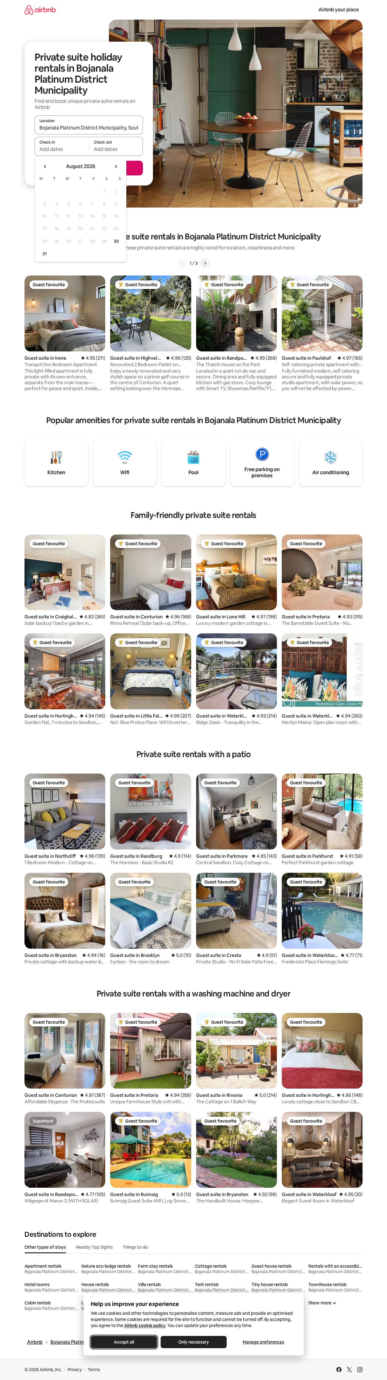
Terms (93, 1369)
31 (45, 254)
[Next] (205, 263)
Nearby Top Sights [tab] (94, 1247)
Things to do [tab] (135, 1247)
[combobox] (88, 127)
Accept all (124, 1342)
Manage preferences (263, 1342)
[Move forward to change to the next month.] (115, 166)
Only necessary (193, 1342)
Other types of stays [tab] (45, 1247)
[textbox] (61, 149)
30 (116, 241)
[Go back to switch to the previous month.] (45, 166)
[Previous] (182, 263)
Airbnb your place (338, 9)
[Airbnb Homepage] (40, 9)
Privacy (75, 1369)
